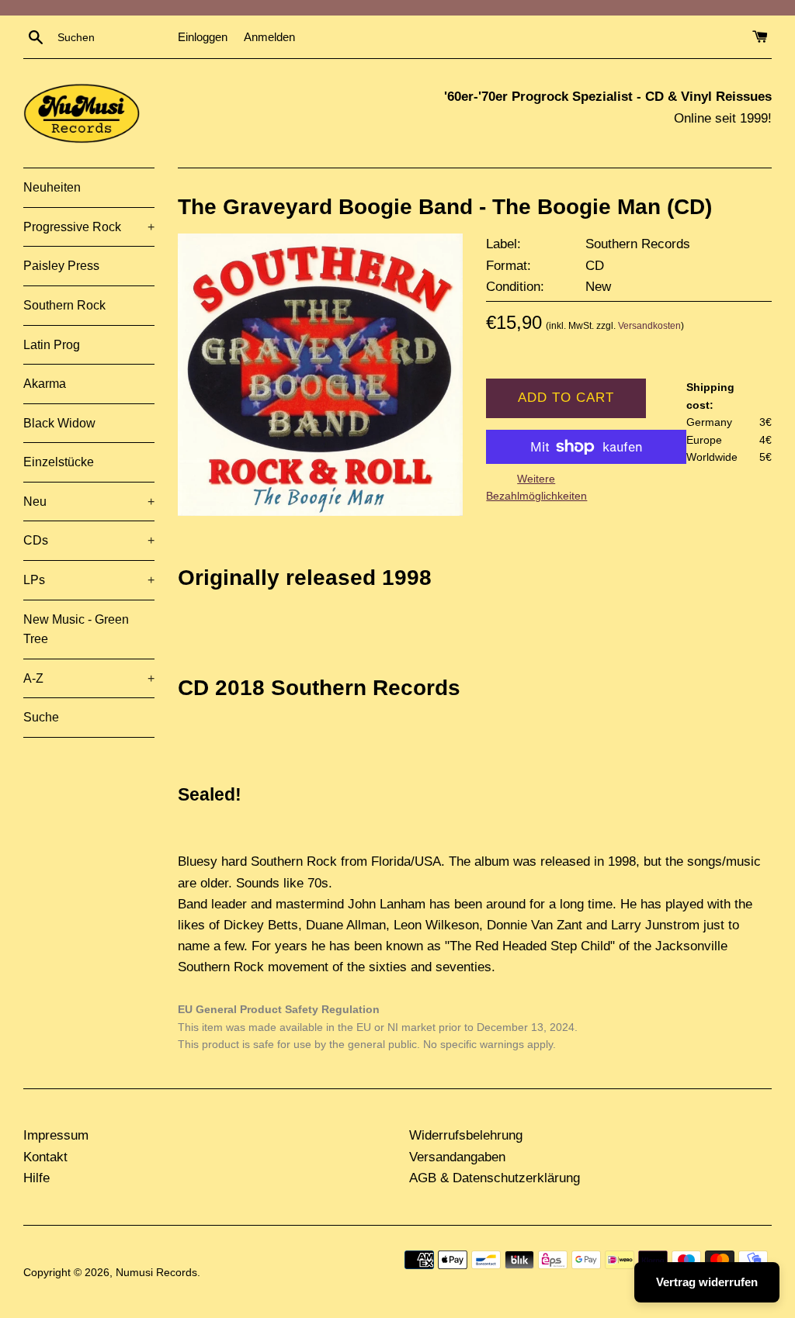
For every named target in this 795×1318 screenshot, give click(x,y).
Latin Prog (51, 344)
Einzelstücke (58, 462)
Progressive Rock (88, 227)
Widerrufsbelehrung (465, 1135)
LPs (88, 579)
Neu (88, 501)
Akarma (44, 383)
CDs (88, 540)
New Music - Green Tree (76, 629)
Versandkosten (649, 325)
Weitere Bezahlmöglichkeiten (536, 487)
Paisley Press (61, 265)
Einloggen (202, 36)
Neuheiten (52, 187)
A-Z (88, 678)
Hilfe (36, 1178)
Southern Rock (64, 305)
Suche (41, 717)
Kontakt (45, 1157)
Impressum (56, 1135)
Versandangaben (457, 1157)
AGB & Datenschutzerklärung (494, 1178)
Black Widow (59, 423)
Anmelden (269, 36)
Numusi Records (156, 1272)
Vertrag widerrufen (707, 1282)
